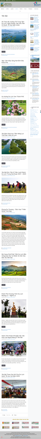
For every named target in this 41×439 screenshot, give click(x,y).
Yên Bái (13, 54)
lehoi (36, 120)
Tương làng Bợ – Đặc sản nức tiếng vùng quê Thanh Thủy (35, 73)
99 (12, 415)
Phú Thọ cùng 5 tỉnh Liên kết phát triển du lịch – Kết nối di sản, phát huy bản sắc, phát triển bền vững (34, 35)
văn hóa (34, 133)
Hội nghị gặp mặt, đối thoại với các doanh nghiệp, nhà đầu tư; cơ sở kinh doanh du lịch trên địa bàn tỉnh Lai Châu (34, 42)
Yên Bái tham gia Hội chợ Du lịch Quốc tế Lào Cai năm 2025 (13, 375)
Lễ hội (4, 409)
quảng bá (38, 127)
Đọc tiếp (3, 51)
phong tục (31, 127)
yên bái (32, 134)
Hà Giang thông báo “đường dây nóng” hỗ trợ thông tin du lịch (35, 87)
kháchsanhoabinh (32, 120)
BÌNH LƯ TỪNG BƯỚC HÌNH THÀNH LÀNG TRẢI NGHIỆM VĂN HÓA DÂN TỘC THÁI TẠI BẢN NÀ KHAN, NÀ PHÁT (34, 27)
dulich (34, 113)
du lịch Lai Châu (33, 116)
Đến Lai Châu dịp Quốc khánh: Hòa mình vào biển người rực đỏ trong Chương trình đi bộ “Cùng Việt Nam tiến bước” (34, 20)
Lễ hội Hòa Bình (32, 123)
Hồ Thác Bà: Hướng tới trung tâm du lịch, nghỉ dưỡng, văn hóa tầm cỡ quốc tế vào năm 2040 (13, 23)
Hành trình (4, 54)
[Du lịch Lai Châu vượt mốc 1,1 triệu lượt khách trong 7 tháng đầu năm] (32, 49)
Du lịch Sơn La (32, 117)
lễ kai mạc (36, 123)
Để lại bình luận (5, 55)
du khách (31, 113)
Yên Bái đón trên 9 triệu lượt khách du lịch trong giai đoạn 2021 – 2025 (14, 173)
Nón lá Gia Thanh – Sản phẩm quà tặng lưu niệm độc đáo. (35, 93)
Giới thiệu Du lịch (5, 127)
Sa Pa (32, 129)
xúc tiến (37, 133)
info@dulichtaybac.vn (18, 435)
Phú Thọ (35, 127)
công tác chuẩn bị (32, 112)
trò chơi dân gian (32, 130)
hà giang (32, 119)
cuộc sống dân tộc (35, 111)
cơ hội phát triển (36, 112)
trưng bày (36, 130)
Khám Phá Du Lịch (34, 64)
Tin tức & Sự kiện (5, 203)
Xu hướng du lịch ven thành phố (13, 96)
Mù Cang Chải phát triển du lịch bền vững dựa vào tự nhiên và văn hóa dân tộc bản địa (14, 255)
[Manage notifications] (1, 437)
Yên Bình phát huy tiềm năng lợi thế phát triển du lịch (13, 134)
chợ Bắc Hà (31, 111)
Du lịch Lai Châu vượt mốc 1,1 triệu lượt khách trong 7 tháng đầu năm (36, 49)
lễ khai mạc (31, 124)
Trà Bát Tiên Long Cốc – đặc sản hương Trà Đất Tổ (35, 98)
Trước (3, 415)
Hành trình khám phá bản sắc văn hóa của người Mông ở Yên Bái (13, 336)
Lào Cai (32, 121)
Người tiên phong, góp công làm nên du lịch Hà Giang (35, 80)
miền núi (36, 124)
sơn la (35, 129)
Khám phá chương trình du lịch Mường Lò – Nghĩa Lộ (12, 294)
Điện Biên (36, 134)
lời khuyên (34, 124)
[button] (20, 11)
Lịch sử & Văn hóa (5, 287)
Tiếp (15, 415)
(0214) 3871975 (25, 435)
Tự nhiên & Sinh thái (9, 54)
